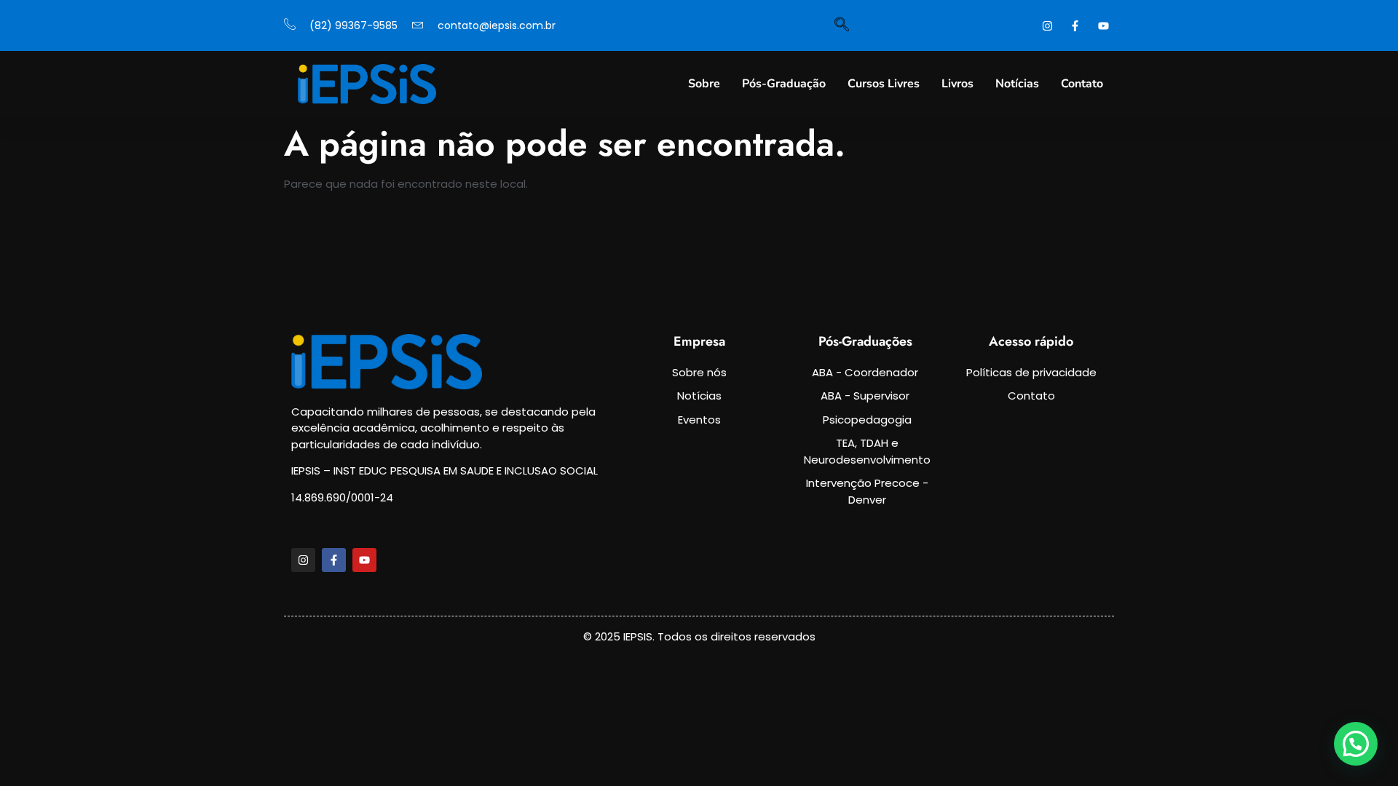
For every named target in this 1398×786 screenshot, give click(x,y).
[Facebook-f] (334, 560)
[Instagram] (303, 560)
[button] (1356, 744)
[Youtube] (364, 560)
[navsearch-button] (841, 25)
